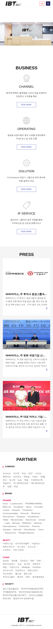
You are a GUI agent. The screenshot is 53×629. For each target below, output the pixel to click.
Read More (26, 105)
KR (42, 4)
